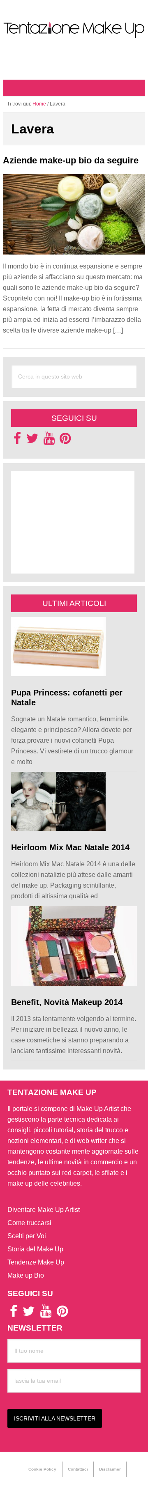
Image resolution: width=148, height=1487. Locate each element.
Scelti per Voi (26, 1235)
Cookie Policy (42, 1469)
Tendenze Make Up (35, 1262)
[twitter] (32, 440)
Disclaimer (110, 1469)
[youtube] (49, 440)
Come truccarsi (29, 1222)
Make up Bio (25, 1275)
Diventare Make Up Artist (43, 1209)
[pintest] (65, 440)
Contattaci (78, 1469)
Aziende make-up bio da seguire (71, 160)
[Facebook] (17, 440)
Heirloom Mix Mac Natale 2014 (70, 847)
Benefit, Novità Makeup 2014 (67, 1002)
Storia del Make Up (35, 1249)
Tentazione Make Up (74, 30)
